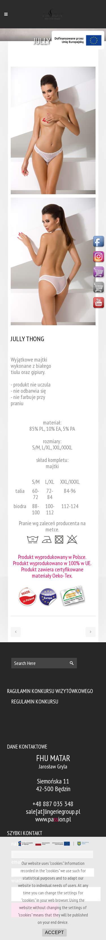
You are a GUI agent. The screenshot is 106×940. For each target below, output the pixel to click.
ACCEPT (54, 932)
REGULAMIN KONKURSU (34, 701)
